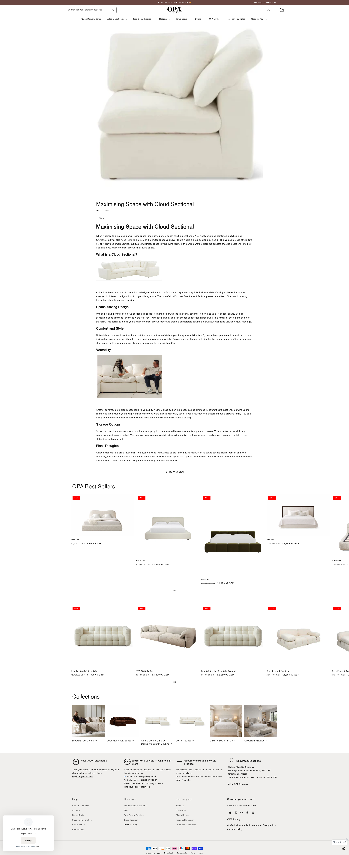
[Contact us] (344, 848)
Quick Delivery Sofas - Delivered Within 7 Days (155, 742)
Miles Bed (205, 579)
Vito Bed (270, 540)
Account (76, 811)
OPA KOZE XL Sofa (145, 671)
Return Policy (78, 815)
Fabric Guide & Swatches (136, 806)
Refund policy (169, 853)
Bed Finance (78, 830)
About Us (180, 806)
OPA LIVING (156, 853)
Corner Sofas (183, 740)
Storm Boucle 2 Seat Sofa (278, 671)
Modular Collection (83, 740)
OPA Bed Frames (254, 740)
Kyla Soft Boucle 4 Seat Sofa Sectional (218, 671)
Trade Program (131, 820)
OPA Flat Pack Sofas (119, 740)
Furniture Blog (130, 825)
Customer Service (80, 806)
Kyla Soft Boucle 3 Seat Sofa (84, 671)
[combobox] (90, 10)
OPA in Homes (182, 815)
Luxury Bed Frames (221, 740)
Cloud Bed (140, 561)
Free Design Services (134, 815)
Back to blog (176, 472)
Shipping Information (82, 820)
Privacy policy (182, 853)
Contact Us (181, 811)
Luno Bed (75, 540)
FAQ (126, 811)
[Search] (113, 10)
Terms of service (197, 853)
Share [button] (101, 218)
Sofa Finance (78, 825)
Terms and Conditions (186, 825)
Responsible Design (185, 820)
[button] (116, 19)
